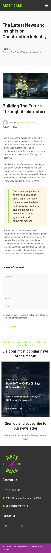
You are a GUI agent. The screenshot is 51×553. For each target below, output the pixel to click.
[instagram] (22, 526)
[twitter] (6, 526)
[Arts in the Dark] (12, 5)
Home (5, 49)
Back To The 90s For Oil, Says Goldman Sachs (23, 385)
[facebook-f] (14, 526)
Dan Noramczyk (27, 122)
